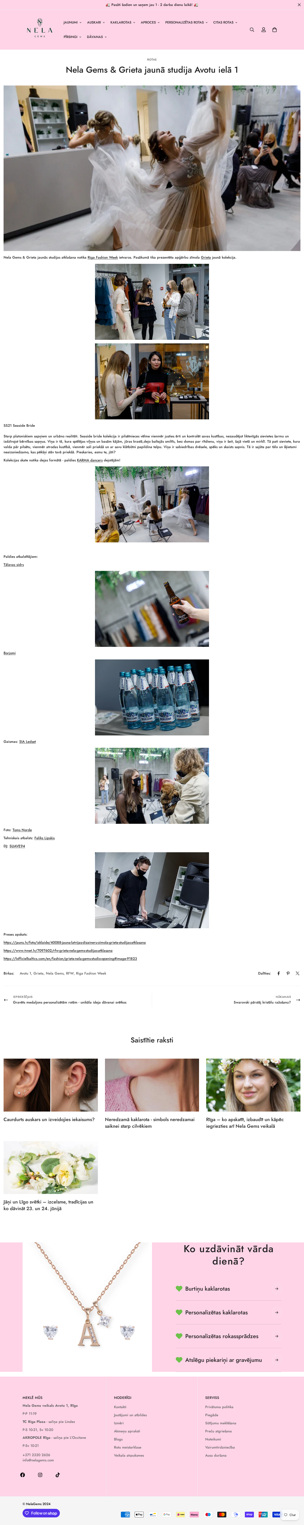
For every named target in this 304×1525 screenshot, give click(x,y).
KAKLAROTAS (120, 22)
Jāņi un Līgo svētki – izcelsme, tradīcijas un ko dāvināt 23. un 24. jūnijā (48, 1205)
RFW (70, 973)
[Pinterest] (288, 973)
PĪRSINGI (70, 36)
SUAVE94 (17, 846)
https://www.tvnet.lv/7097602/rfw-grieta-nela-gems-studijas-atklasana (58, 950)
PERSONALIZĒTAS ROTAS (184, 22)
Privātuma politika (219, 1407)
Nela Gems (55, 973)
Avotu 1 (25, 973)
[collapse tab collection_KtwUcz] (276, 1336)
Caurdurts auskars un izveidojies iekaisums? (49, 1119)
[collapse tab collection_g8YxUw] (276, 1288)
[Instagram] (40, 1475)
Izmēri (119, 1423)
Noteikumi (213, 1439)
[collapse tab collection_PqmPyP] (276, 1360)
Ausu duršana (216, 1455)
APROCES (148, 22)
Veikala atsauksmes (129, 1455)
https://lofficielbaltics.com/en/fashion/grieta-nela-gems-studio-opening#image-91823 (70, 958)
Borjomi (10, 653)
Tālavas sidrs (14, 564)
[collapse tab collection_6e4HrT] (276, 1312)
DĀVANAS (95, 36)
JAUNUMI (71, 22)
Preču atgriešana (218, 1431)
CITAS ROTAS (223, 22)
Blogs (118, 1439)
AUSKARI (94, 22)
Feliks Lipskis (44, 838)
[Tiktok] (58, 1475)
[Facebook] (278, 973)
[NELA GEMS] (40, 30)
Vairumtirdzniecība (220, 1447)
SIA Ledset (27, 741)
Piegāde (211, 1415)
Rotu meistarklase (127, 1447)
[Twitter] (297, 973)
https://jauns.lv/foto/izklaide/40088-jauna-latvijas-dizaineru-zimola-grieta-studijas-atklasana (75, 942)
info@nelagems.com (38, 1460)
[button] (274, 29)
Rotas (152, 59)
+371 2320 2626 (36, 1455)
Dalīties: (264, 973)
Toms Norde (22, 830)
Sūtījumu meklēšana (220, 1423)
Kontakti (120, 1407)
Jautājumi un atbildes (130, 1415)
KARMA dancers (90, 460)
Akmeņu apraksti (127, 1431)
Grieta (206, 257)
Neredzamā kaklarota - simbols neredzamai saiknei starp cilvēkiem (150, 1123)
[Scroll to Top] (294, 1499)
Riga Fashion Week (103, 257)
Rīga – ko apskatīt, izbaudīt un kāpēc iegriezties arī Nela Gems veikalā (245, 1123)
